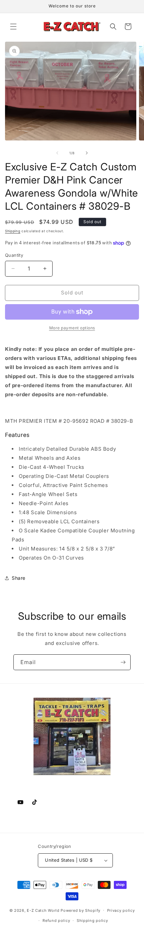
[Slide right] (86, 153)
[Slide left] (57, 153)
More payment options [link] (72, 327)
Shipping (12, 231)
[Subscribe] (123, 662)
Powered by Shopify (80, 910)
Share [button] (18, 578)
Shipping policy (92, 920)
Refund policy (56, 920)
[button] (13, 26)
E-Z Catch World (43, 910)
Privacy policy (121, 910)
